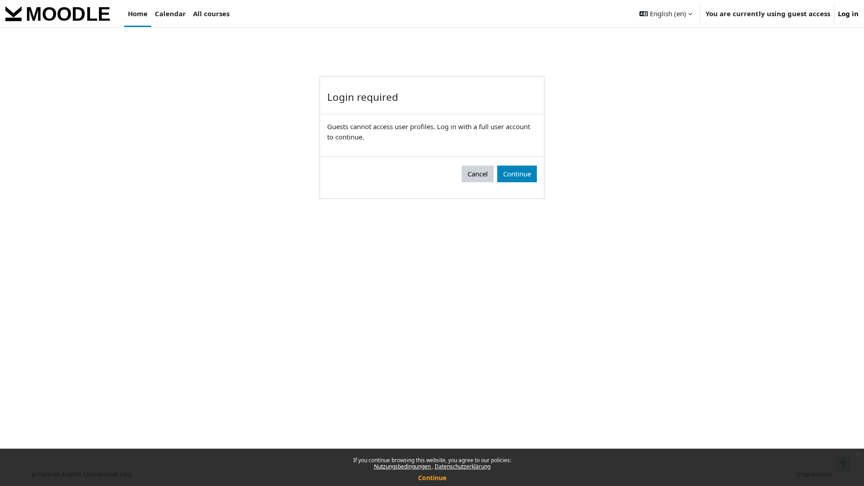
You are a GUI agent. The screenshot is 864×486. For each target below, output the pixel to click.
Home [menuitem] (138, 13)
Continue (432, 477)
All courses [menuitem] (211, 13)
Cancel (478, 173)
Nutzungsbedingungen (403, 466)
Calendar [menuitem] (170, 13)
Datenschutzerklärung (462, 466)
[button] (666, 13)
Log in (848, 13)
